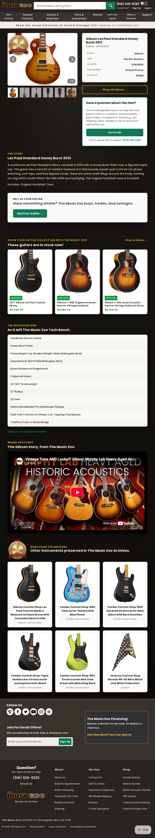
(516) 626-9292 (127, 3)
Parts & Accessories (79, 16)
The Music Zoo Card (66, 796)
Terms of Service (57, 826)
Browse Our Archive (26, 801)
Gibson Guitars (131, 783)
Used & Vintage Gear (135, 808)
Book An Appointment (67, 783)
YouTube (33, 711)
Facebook (17, 711)
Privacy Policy (37, 826)
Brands (97, 14)
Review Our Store (64, 802)
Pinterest (49, 711)
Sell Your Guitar (113, 16)
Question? (123, 7)
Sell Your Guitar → (30, 213)
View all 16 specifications (27, 431)
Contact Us (95, 777)
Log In (148, 7)
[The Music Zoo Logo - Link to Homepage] (17, 5)
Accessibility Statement (83, 826)
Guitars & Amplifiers (52, 16)
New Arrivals (9, 16)
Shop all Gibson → (115, 89)
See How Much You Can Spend (109, 735)
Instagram (41, 711)
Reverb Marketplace (10, 711)
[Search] (110, 5)
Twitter (25, 711)
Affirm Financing (64, 790)
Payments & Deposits (101, 790)
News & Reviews (131, 16)
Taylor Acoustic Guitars (136, 802)
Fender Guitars (131, 777)
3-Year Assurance (99, 808)
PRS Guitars (129, 796)
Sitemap (60, 808)
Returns (93, 802)
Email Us (26, 784)
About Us (60, 777)
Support (147, 14)
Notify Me (114, 132)
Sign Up (136, 7)
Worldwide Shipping (100, 796)
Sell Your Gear (97, 783)
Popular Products (27, 16)
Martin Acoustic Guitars (136, 790)
